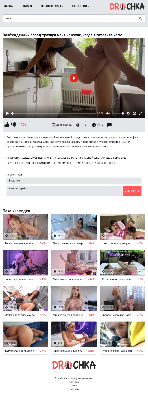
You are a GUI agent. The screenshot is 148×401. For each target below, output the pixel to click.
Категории (79, 6)
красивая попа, (41, 163)
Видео (27, 6)
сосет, (70, 163)
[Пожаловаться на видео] (109, 125)
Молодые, (106, 158)
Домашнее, (63, 158)
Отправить (132, 190)
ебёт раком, (59, 163)
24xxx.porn (74, 382)
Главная (8, 6)
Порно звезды (51, 6)
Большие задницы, (32, 158)
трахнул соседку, (85, 163)
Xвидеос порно (106, 163)
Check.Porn (74, 389)
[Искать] (140, 18)
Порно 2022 (119, 158)
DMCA (74, 385)
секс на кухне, (23, 163)
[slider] (53, 113)
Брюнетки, (50, 158)
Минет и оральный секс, (85, 158)
